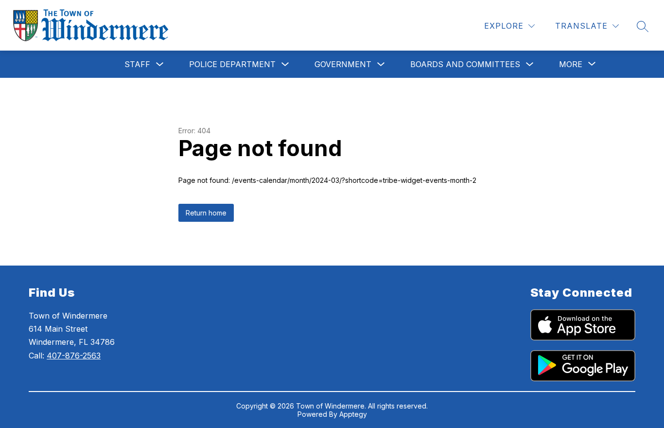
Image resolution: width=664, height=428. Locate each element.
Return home (206, 213)
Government (343, 64)
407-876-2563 (74, 355)
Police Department (232, 64)
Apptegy (353, 414)
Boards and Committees (465, 64)
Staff (137, 64)
